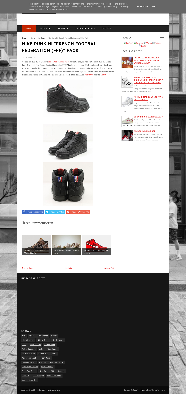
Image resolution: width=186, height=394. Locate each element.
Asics (41, 349)
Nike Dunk (33, 57)
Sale (23, 380)
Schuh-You (105, 74)
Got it (154, 6)
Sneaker (45, 28)
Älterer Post (109, 268)
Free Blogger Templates (156, 390)
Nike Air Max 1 (58, 340)
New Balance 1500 (46, 371)
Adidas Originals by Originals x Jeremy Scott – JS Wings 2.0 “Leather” (148, 80)
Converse (25, 376)
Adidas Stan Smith (29, 358)
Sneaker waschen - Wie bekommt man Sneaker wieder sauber (146, 60)
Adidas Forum (52, 349)
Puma (24, 345)
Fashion (63, 28)
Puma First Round (29, 371)
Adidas (31, 336)
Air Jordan (33, 380)
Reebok (54, 336)
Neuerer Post (27, 268)
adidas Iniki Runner (145, 131)
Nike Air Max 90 (28, 353)
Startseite (68, 268)
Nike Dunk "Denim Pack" (58, 61)
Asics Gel (42, 362)
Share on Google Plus (80, 211)
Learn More (142, 6)
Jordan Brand (45, 358)
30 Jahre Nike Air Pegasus (148, 117)
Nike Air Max (43, 353)
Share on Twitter (57, 211)
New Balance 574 (56, 362)
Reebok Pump (49, 345)
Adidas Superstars (29, 349)
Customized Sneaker (30, 367)
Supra (54, 353)
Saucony (61, 371)
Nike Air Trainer (47, 367)
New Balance (43, 336)
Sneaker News (35, 345)
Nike (25, 57)
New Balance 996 (54, 376)
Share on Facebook (35, 211)
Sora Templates (139, 390)
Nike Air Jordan (28, 340)
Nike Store (89, 74)
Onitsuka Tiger (38, 376)
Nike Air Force (42, 340)
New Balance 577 (29, 362)
